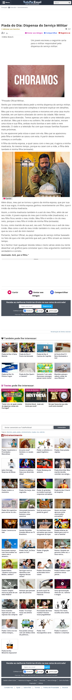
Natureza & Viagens (24, 680)
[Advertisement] (36, 15)
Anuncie (65, 687)
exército (42, 432)
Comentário (62, 427)
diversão (9, 432)
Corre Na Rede (64, 680)
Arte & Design (52, 680)
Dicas (35, 680)
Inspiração (32, 683)
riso (38, 432)
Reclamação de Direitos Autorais (61, 332)
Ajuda (18, 687)
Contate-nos (8, 687)
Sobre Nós (27, 687)
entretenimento (26, 432)
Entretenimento (23, 7)
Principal (4, 7)
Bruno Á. (11, 37)
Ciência (40, 683)
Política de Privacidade (51, 314)
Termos (42, 314)
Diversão (13, 7)
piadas (19, 432)
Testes (7, 385)
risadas (34, 432)
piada (14, 432)
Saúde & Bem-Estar (9, 680)
